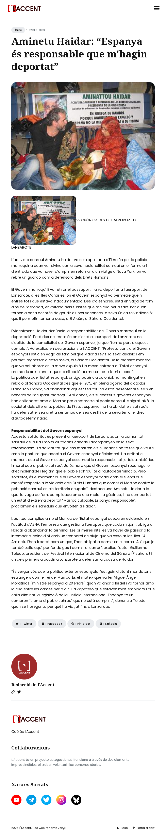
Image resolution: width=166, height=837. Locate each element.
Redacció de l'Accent (32, 684)
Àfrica (18, 30)
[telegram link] (31, 800)
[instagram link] (61, 800)
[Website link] (13, 692)
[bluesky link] (76, 800)
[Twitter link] (19, 692)
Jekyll (62, 828)
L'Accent (25, 828)
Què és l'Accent (25, 731)
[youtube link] (16, 800)
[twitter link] (46, 800)
